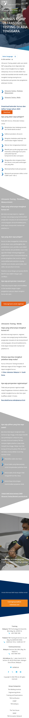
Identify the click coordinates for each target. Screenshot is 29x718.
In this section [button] (6, 59)
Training (8, 8)
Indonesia (10, 372)
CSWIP (14, 701)
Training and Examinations (14, 695)
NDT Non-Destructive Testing (9, 10)
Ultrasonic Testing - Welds (12, 97)
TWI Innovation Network (14, 716)
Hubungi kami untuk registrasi (14, 304)
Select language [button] (7, 56)
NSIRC (14, 713)
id (19, 10)
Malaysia (16, 372)
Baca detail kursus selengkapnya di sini (13, 400)
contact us (15, 667)
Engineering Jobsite (14, 692)
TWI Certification (14, 698)
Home (3, 8)
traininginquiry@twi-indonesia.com (14, 603)
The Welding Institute (14, 689)
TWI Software (15, 704)
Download (7, 112)
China (4, 372)
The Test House (14, 710)
